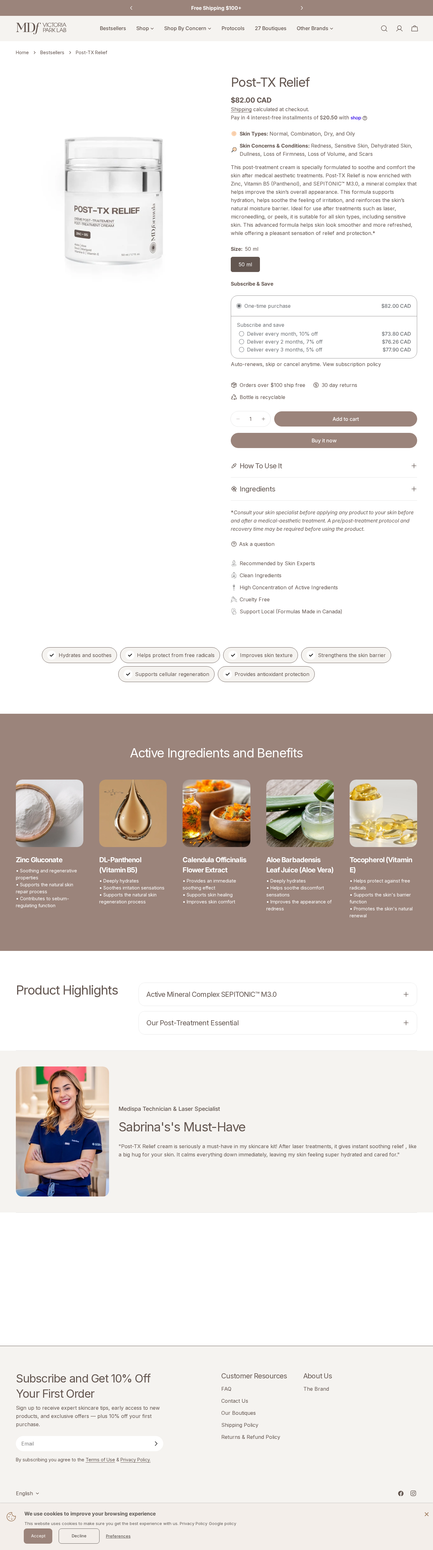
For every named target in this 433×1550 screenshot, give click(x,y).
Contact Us (234, 1401)
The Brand (316, 1389)
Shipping (241, 109)
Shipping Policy (239, 1425)
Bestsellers (52, 52)
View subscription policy (352, 364)
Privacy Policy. (135, 1459)
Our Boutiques (238, 1413)
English (24, 1493)
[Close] (426, 1514)
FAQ (226, 1389)
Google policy (222, 1523)
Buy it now (324, 440)
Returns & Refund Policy (250, 1437)
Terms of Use (100, 1459)
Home (22, 52)
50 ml (245, 264)
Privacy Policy (193, 1523)
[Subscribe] (156, 1443)
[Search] (384, 28)
